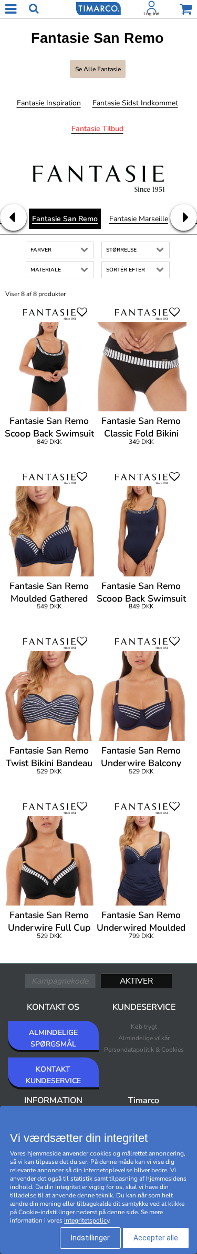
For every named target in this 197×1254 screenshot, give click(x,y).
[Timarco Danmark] (98, 8)
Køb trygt (144, 1026)
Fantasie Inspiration (49, 103)
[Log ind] (152, 9)
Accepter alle (155, 1238)
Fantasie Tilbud (97, 129)
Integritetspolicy (86, 1220)
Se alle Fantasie (98, 69)
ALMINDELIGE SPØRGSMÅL (53, 1038)
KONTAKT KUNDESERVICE (53, 1075)
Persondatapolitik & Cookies (144, 1049)
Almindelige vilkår (144, 1038)
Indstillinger (90, 1238)
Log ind (151, 13)
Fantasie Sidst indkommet (135, 103)
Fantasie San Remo (65, 219)
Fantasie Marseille (138, 219)
